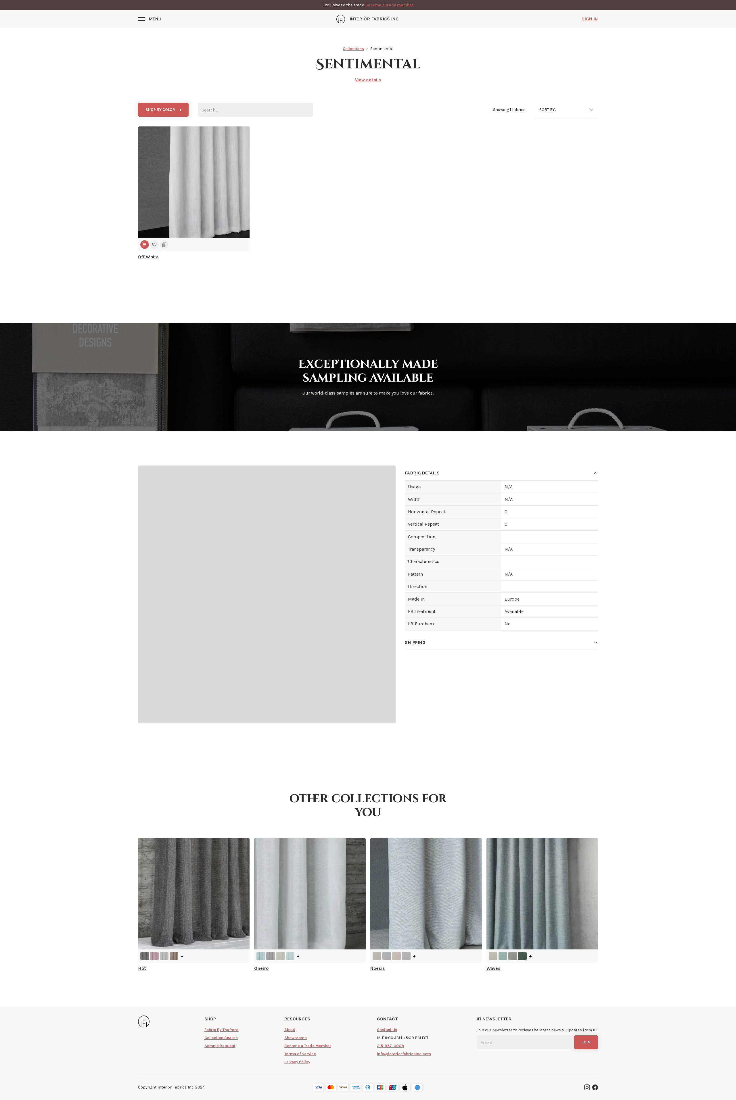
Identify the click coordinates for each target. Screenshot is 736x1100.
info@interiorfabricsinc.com (404, 1053)
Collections (353, 48)
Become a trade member (389, 5)
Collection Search (221, 1037)
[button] (149, 19)
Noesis (377, 968)
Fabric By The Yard (221, 1029)
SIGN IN (590, 19)
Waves (493, 968)
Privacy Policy (297, 1061)
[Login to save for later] (154, 244)
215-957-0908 (390, 1045)
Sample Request (219, 1045)
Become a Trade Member (307, 1045)
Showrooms (295, 1037)
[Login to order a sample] (164, 244)
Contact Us (387, 1029)
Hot (142, 968)
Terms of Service (300, 1053)
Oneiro (261, 968)
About (289, 1029)
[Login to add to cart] (144, 244)
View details (368, 79)
